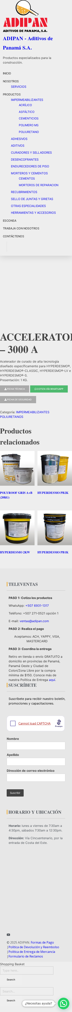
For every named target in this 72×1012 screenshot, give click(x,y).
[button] (63, 1003)
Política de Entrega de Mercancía (31, 952)
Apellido (13, 755)
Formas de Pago (42, 942)
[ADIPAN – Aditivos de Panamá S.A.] (35, 16)
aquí (52, 680)
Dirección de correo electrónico (31, 771)
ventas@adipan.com (34, 621)
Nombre (13, 739)
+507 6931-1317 (37, 605)
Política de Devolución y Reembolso (33, 947)
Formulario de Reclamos (25, 956)
